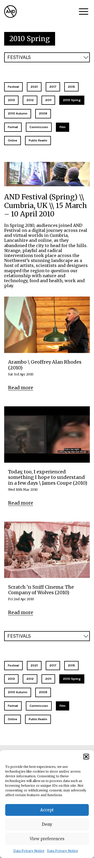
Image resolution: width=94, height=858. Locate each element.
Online (12, 140)
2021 (34, 87)
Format (13, 127)
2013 (11, 100)
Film (63, 127)
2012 (30, 100)
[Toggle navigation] (83, 11)
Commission (39, 127)
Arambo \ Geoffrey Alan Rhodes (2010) (44, 364)
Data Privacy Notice (28, 851)
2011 (48, 100)
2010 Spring (72, 100)
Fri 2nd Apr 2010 (21, 599)
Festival (13, 87)
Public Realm (38, 140)
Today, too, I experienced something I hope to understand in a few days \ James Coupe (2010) (47, 477)
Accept (47, 809)
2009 (43, 113)
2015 (71, 87)
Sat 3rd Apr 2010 (20, 374)
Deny (47, 824)
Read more (20, 388)
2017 (52, 87)
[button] (86, 756)
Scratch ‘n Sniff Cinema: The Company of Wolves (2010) (41, 589)
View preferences (47, 838)
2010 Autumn (17, 113)
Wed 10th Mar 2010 (23, 489)
